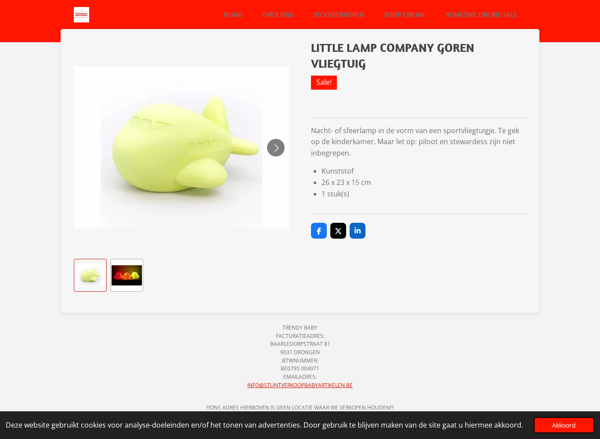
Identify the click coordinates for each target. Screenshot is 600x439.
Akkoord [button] (564, 425)
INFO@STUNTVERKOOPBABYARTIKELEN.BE (300, 385)
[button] (90, 275)
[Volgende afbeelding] (276, 147)
